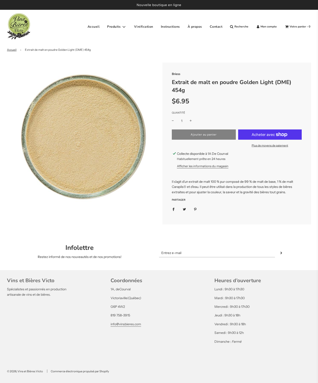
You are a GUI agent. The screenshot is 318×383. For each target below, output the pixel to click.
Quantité (178, 112)
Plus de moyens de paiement (270, 145)
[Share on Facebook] (173, 209)
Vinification (143, 26)
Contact (216, 26)
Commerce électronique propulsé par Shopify (80, 371)
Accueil (94, 26)
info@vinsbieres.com (126, 324)
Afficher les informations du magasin (202, 166)
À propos (195, 26)
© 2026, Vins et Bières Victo (25, 371)
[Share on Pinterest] (195, 209)
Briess (176, 74)
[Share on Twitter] (184, 209)
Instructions (170, 26)
